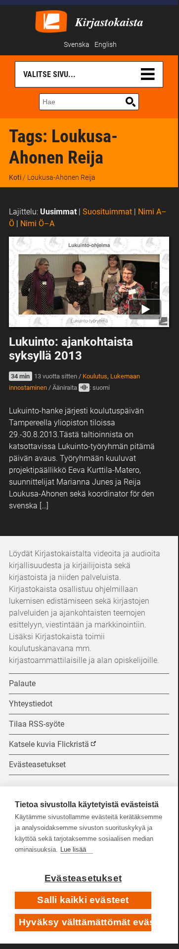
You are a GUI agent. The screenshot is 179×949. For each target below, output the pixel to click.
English (105, 45)
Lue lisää (73, 849)
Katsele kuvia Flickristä (49, 744)
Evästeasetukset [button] (37, 764)
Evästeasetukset (83, 878)
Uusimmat (58, 211)
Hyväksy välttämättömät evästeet (85, 922)
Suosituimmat (107, 211)
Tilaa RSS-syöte (36, 724)
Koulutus (95, 376)
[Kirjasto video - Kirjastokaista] (51, 20)
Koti (15, 177)
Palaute (22, 683)
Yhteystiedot (30, 703)
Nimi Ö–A (37, 223)
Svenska (77, 45)
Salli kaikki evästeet (83, 900)
